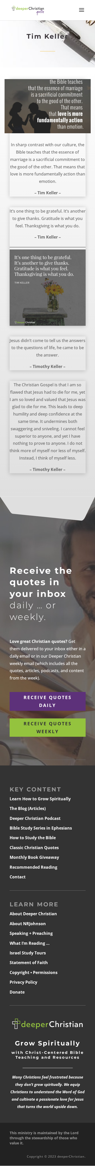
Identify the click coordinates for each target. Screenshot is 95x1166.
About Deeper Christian (33, 914)
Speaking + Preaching (31, 933)
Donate (17, 992)
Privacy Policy (23, 982)
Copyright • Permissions (34, 972)
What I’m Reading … (30, 943)
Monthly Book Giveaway (34, 857)
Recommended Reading (33, 867)
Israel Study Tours (28, 953)
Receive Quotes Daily (48, 701)
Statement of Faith (29, 962)
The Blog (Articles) (28, 808)
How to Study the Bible (33, 837)
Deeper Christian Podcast (35, 818)
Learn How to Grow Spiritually (40, 799)
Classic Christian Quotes (34, 847)
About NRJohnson (28, 923)
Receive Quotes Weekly (48, 727)
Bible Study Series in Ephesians (41, 828)
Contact (18, 877)
